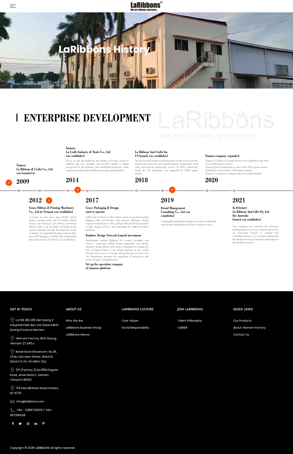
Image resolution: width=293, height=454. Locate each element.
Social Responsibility (135, 328)
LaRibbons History (78, 335)
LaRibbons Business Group (83, 328)
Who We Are (74, 321)
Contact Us (241, 335)
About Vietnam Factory (249, 328)
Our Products (242, 321)
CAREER (182, 328)
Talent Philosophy (189, 321)
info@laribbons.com (30, 401)
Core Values (130, 321)
